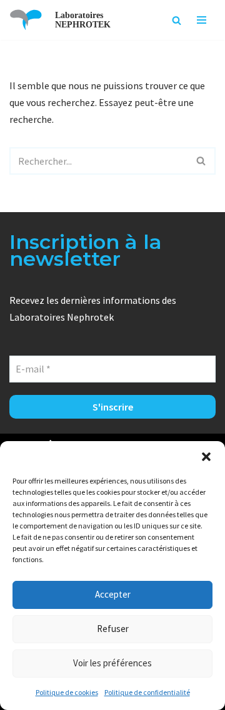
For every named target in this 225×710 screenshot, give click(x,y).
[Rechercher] (176, 20)
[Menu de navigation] (202, 20)
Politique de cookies (67, 692)
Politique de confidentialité (147, 692)
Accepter (113, 594)
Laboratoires (79, 15)
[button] (206, 456)
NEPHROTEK (83, 24)
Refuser (113, 629)
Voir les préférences (112, 663)
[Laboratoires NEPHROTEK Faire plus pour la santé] (25, 20)
